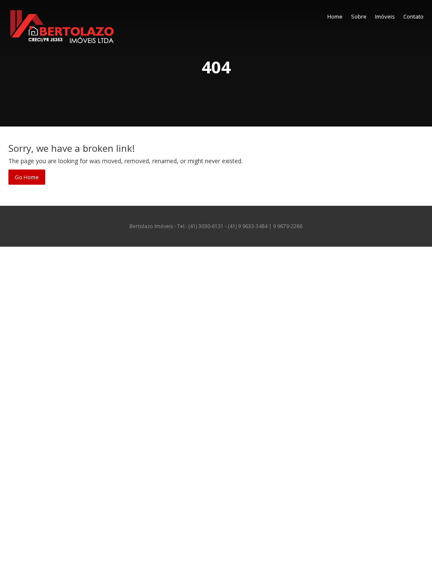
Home (335, 16)
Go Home (27, 177)
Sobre (359, 16)
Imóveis (385, 16)
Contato (413, 16)
